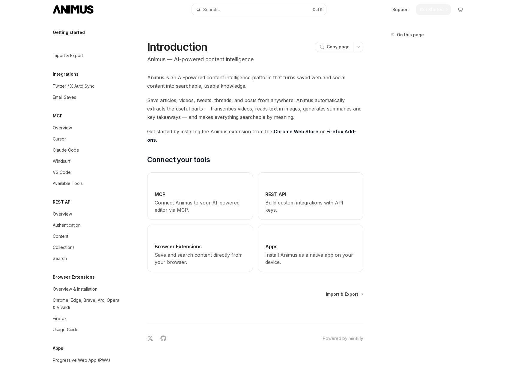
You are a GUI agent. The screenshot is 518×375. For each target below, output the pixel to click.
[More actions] (358, 47)
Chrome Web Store (296, 132)
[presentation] (91, 197)
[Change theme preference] (460, 9)
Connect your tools (410, 43)
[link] (200, 196)
